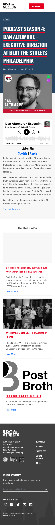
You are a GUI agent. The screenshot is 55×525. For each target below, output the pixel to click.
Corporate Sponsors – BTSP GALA (23, 396)
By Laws (39, 446)
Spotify (22, 153)
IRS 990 (38, 462)
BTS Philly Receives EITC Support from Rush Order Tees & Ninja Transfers (26, 269)
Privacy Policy (9, 515)
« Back (6, 18)
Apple (33, 153)
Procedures (41, 451)
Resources (40, 441)
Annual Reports (39, 457)
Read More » (12, 291)
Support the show (11, 209)
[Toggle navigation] (48, 6)
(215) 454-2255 (9, 449)
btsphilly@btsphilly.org (13, 452)
